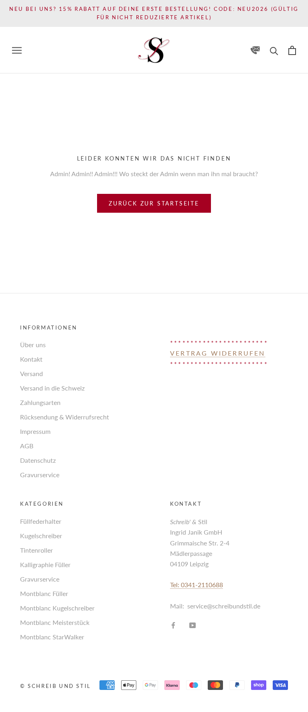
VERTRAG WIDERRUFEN (217, 353)
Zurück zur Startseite (154, 203)
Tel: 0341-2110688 (196, 584)
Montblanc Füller (44, 593)
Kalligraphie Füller (45, 564)
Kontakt (31, 359)
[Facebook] (173, 624)
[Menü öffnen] (17, 50)
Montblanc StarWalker (52, 637)
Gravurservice (39, 474)
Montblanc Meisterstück (54, 622)
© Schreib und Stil (55, 686)
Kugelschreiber (41, 535)
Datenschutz (38, 460)
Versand (31, 373)
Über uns (33, 344)
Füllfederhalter (40, 521)
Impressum (35, 431)
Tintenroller (36, 550)
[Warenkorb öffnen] (292, 50)
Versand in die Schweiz (52, 388)
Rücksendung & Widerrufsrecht (64, 417)
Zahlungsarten (40, 402)
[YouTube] (192, 624)
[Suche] (274, 50)
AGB (26, 446)
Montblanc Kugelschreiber (57, 608)
